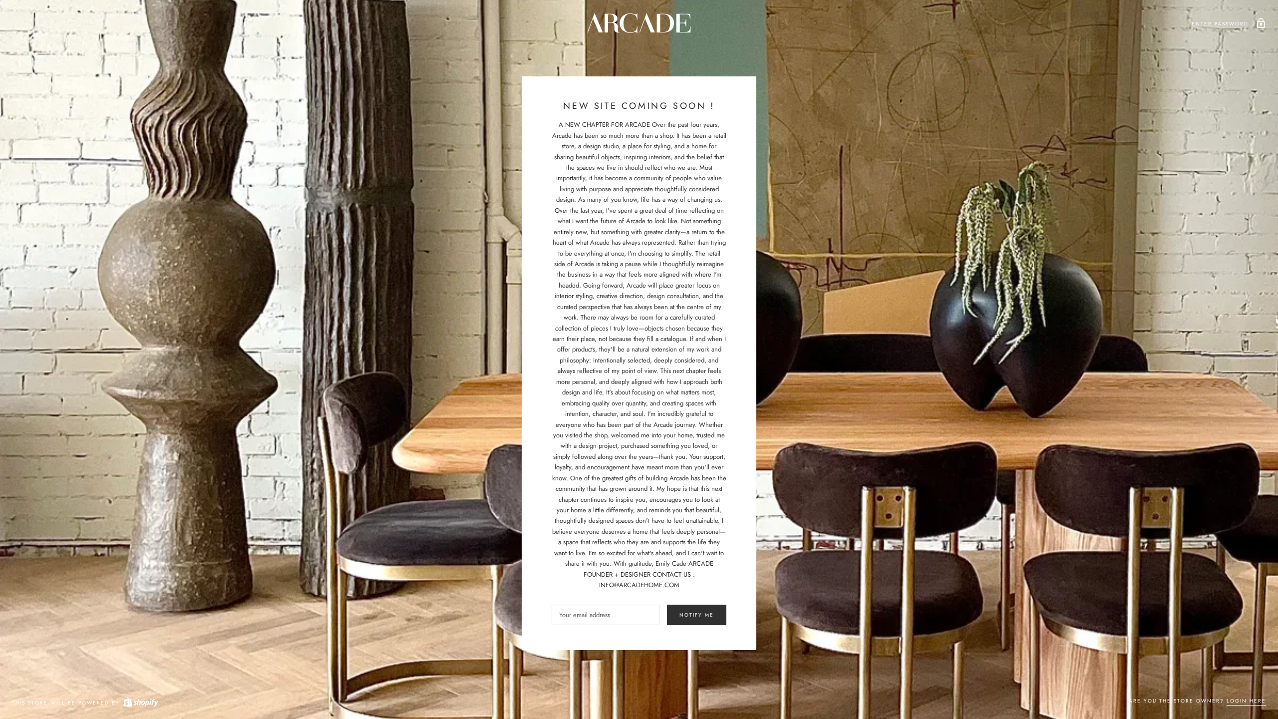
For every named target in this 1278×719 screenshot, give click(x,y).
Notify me (696, 615)
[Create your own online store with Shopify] (140, 703)
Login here (1246, 701)
